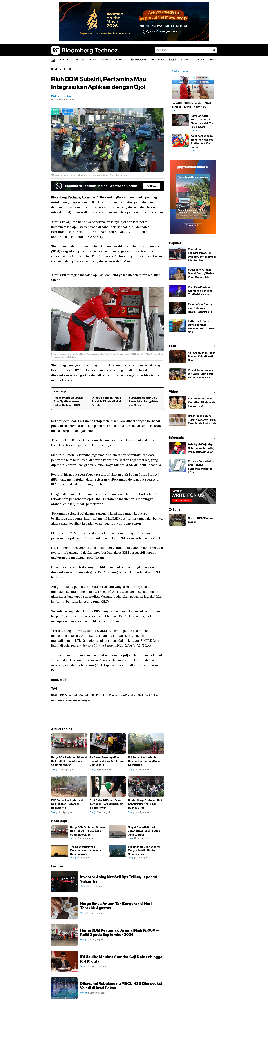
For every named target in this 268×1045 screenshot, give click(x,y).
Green (200, 59)
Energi (172, 59)
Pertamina (57, 700)
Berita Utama (180, 71)
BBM (54, 695)
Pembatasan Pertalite (122, 695)
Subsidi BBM (86, 695)
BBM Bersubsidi (68, 695)
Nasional (106, 59)
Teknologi (78, 59)
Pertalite (101, 695)
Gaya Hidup (157, 59)
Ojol (140, 695)
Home (54, 69)
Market (64, 59)
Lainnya (213, 59)
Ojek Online (152, 695)
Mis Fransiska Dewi (61, 96)
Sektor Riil (186, 59)
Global (92, 59)
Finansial (120, 59)
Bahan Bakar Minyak (78, 700)
